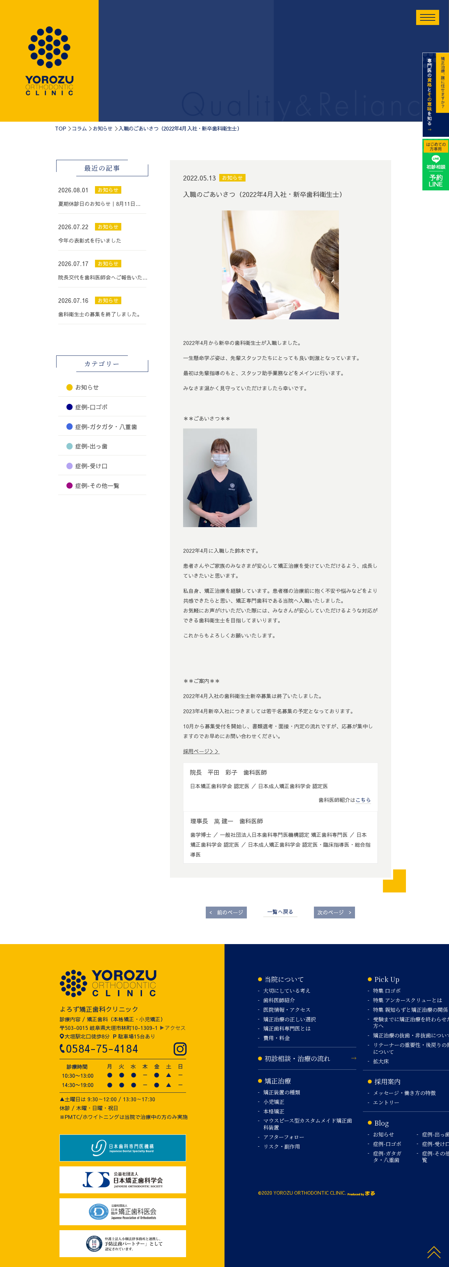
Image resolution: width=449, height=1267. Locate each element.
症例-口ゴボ (387, 1144)
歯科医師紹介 (279, 1000)
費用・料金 (276, 1038)
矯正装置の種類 (281, 1092)
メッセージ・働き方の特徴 (404, 1093)
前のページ (226, 912)
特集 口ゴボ (387, 990)
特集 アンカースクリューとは (407, 1000)
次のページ (334, 912)
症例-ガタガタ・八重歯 (387, 1157)
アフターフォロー (283, 1137)
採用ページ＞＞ (201, 751)
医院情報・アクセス (287, 1010)
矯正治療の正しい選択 (289, 1019)
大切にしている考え (287, 990)
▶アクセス (172, 1027)
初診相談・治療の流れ (297, 1058)
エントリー (386, 1102)
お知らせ (103, 128)
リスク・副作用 (281, 1146)
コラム (79, 128)
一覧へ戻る (280, 911)
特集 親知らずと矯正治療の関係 (410, 1010)
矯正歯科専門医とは (287, 1028)
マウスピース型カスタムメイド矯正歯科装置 (307, 1124)
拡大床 (381, 1061)
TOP (60, 128)
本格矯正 (273, 1111)
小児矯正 (273, 1102)
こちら (363, 799)
